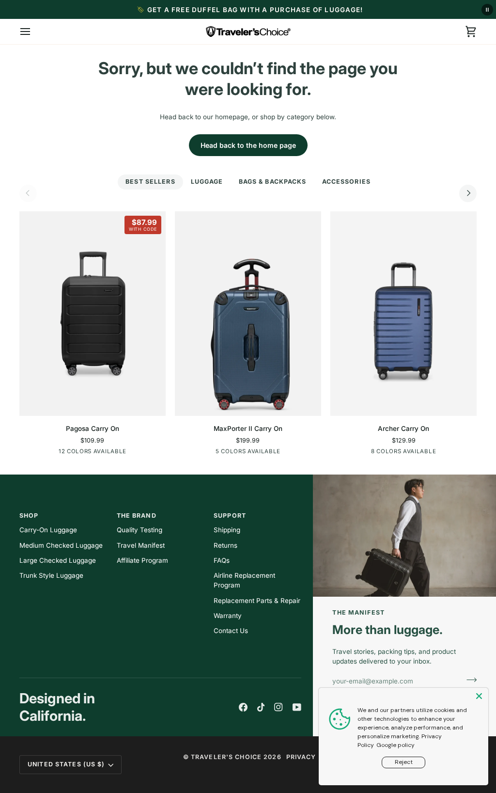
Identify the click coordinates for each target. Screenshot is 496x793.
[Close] (480, 696)
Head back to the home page (248, 145)
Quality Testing (139, 530)
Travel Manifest (141, 545)
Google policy (395, 745)
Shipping (227, 530)
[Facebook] (243, 707)
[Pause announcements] (487, 10)
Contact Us (231, 630)
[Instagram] (278, 707)
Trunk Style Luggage (51, 575)
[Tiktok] (261, 707)
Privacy (301, 757)
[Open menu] (33, 31)
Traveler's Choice (226, 757)
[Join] (469, 679)
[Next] (468, 193)
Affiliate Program (142, 560)
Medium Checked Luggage (61, 545)
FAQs (222, 560)
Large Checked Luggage (57, 560)
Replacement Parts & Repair (257, 600)
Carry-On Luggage (48, 530)
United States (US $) (66, 764)
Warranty (228, 615)
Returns (225, 545)
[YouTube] (297, 707)
